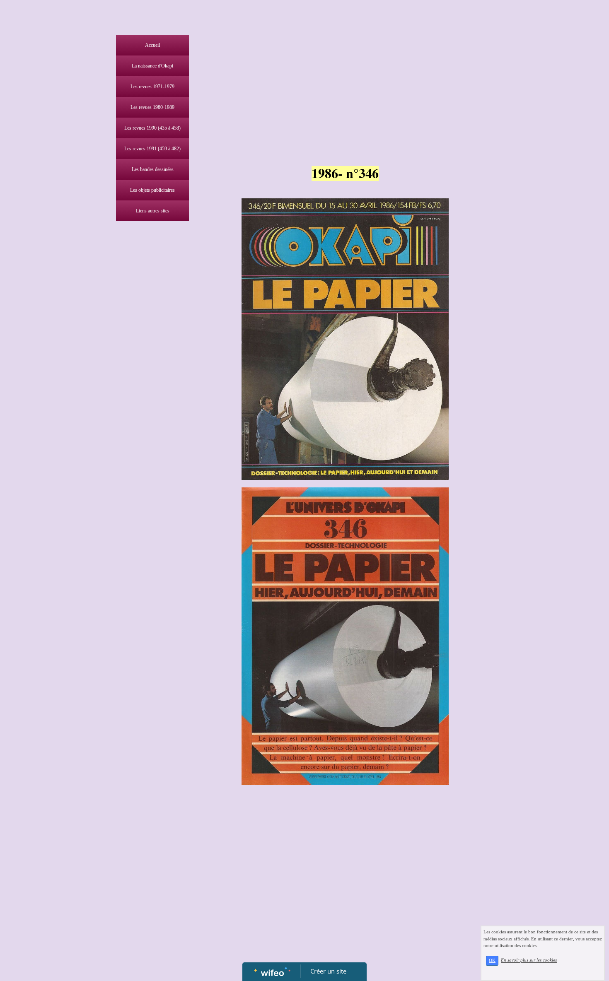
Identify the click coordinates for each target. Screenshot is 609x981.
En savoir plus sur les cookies (529, 960)
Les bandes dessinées (153, 169)
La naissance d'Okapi (152, 66)
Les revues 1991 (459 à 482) (152, 149)
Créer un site (328, 971)
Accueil (152, 45)
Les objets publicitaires (152, 190)
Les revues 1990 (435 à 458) (152, 128)
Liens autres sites (152, 211)
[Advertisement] (150, 391)
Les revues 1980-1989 (152, 107)
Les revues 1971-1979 (152, 86)
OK (492, 960)
